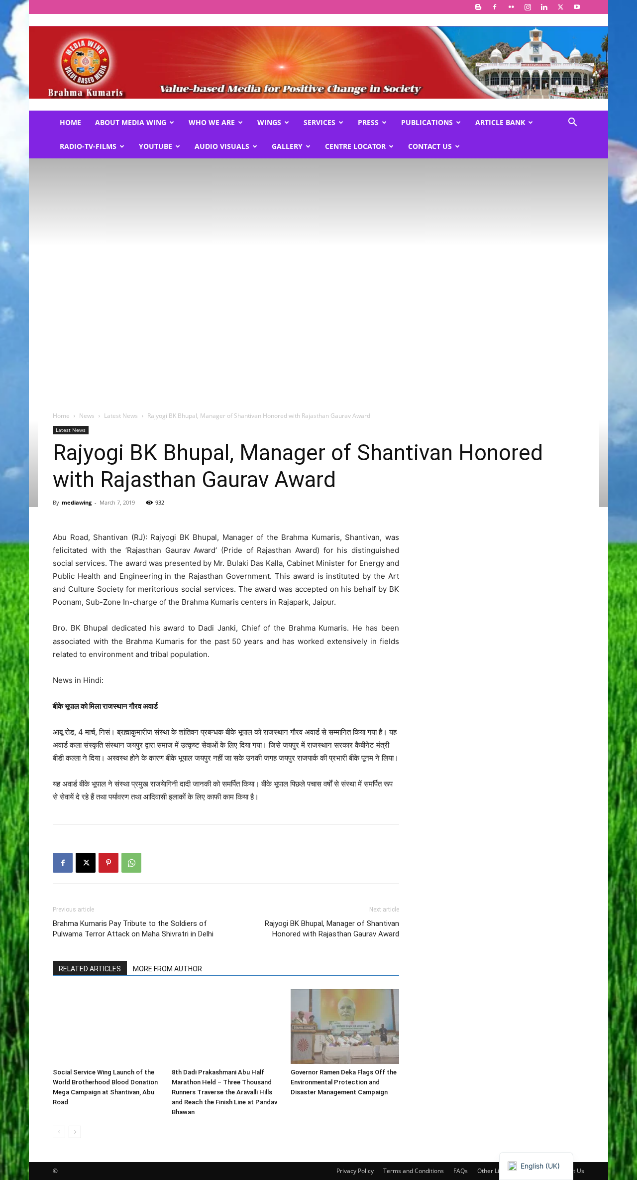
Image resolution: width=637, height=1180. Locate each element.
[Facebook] (494, 7)
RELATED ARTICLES (90, 969)
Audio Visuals (222, 146)
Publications (427, 122)
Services (319, 122)
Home (70, 122)
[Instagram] (527, 7)
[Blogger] (478, 7)
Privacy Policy (355, 1171)
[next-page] (75, 1132)
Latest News (121, 415)
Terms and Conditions (413, 1171)
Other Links (493, 1171)
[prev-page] (59, 1132)
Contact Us (430, 146)
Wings (269, 122)
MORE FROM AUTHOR (167, 969)
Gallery (287, 146)
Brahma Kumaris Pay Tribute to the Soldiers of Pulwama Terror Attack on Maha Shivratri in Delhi (133, 928)
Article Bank (500, 122)
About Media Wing (130, 122)
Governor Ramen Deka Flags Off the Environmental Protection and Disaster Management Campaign (344, 1082)
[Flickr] (511, 7)
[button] (572, 123)
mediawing (77, 502)
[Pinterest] (108, 863)
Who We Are (212, 122)
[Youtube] (576, 7)
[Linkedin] (543, 7)
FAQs (460, 1171)
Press (368, 122)
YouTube (155, 146)
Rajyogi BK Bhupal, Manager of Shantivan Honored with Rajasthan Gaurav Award (332, 928)
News (87, 415)
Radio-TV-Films (88, 146)
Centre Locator (355, 146)
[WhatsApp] (131, 863)
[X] (560, 7)
